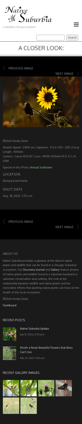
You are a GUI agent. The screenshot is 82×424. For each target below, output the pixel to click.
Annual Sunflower (41, 167)
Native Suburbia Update (34, 328)
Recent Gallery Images (21, 373)
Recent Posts (14, 320)
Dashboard (9, 305)
